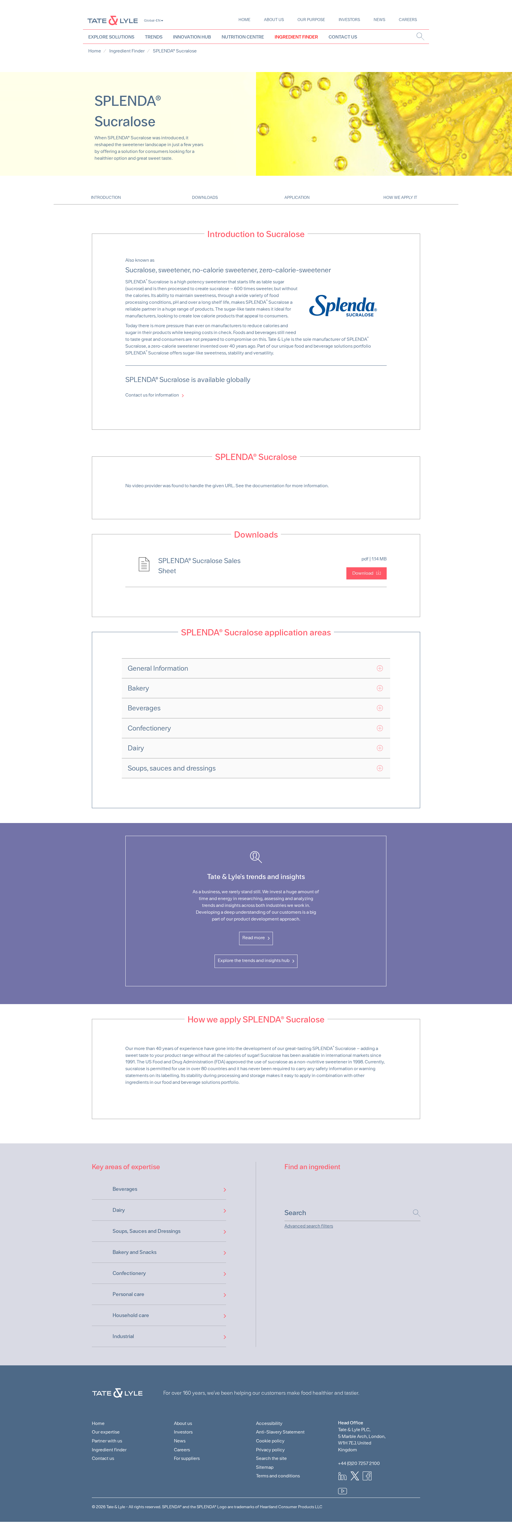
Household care (131, 1315)
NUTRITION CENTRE (243, 37)
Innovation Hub (192, 37)
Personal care (128, 1294)
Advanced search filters (308, 1226)
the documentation (264, 485)
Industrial (123, 1336)
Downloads (205, 197)
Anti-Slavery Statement (280, 1432)
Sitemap (264, 1467)
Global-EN (152, 20)
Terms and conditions (278, 1476)
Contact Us (343, 37)
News (379, 19)
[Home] (112, 20)
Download (362, 573)
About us (274, 19)
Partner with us (107, 1441)
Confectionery (129, 1273)
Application (297, 197)
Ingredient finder (109, 1449)
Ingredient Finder (296, 37)
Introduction (106, 197)
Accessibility (269, 1423)
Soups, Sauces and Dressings (146, 1231)
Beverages (125, 1189)
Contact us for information (152, 395)
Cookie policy (270, 1441)
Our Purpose (311, 19)
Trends (153, 37)
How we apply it (400, 197)
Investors (349, 19)
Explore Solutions (111, 37)
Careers (408, 19)
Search (413, 1213)
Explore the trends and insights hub (253, 960)
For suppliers (187, 1458)
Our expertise (106, 1432)
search (420, 36)
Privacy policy (270, 1449)
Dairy (119, 1210)
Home (244, 19)
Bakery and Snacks (134, 1252)
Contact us (103, 1458)
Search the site (271, 1458)
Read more (253, 937)
